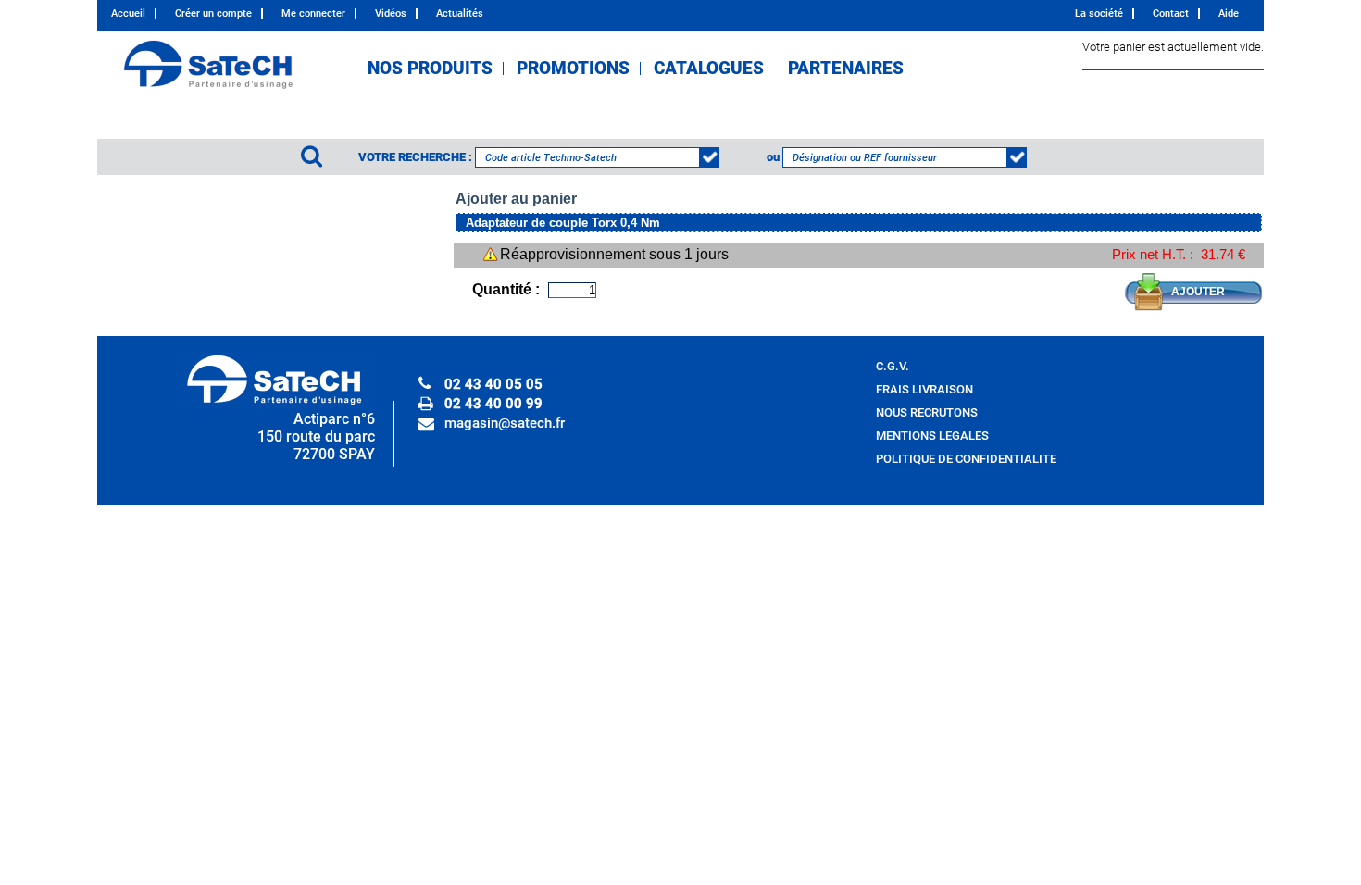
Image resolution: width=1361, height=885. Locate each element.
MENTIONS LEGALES (932, 435)
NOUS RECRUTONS (927, 412)
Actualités (459, 13)
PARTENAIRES (846, 68)
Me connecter (313, 13)
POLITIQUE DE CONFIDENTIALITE (966, 459)
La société (1099, 13)
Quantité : (506, 289)
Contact (1171, 13)
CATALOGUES (709, 68)
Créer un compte (213, 13)
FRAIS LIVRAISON (924, 389)
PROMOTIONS (573, 68)
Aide (1228, 13)
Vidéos (390, 13)
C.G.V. (892, 366)
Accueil (128, 13)
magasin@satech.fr (504, 423)
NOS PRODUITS (430, 68)
